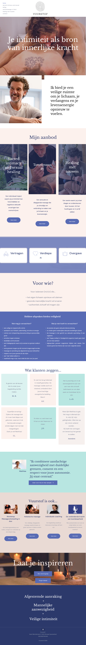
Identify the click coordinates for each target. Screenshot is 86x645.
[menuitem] (4, 3)
